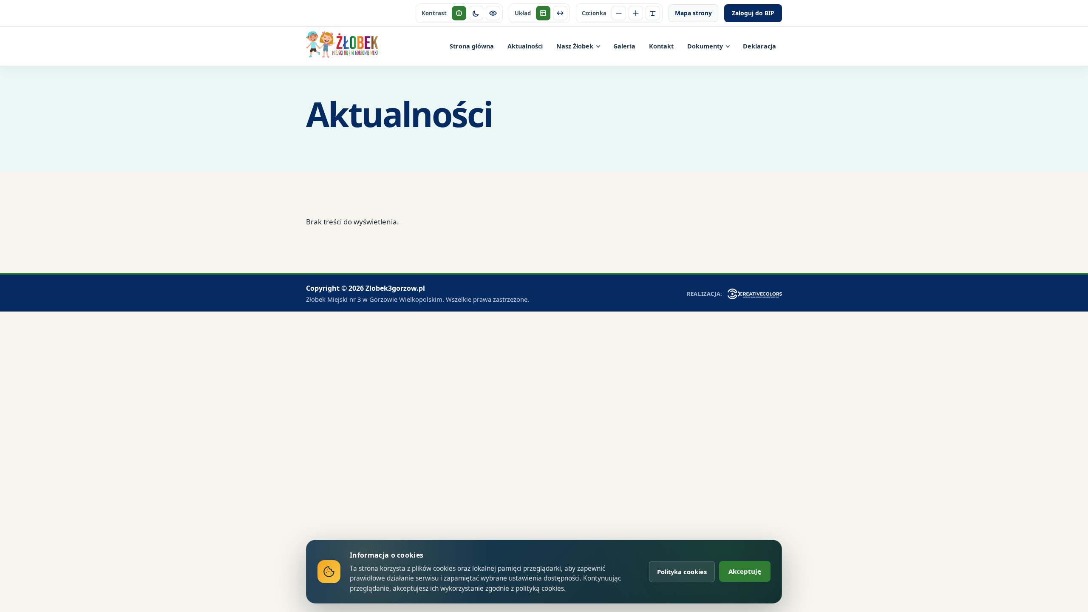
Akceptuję (744, 571)
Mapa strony (693, 13)
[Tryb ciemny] (476, 13)
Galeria (624, 46)
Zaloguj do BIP (753, 13)
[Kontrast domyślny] (459, 13)
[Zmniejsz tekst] (619, 13)
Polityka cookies (682, 571)
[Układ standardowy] (543, 13)
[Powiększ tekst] (636, 13)
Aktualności (525, 46)
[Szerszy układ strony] (560, 13)
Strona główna (472, 46)
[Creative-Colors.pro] (755, 294)
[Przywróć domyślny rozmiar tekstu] (653, 13)
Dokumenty (705, 46)
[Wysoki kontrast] (493, 13)
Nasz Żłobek (574, 46)
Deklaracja (759, 46)
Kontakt (661, 46)
